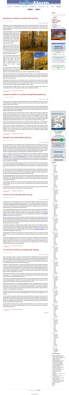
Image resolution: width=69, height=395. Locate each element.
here (55, 54)
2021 (53, 232)
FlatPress (38, 390)
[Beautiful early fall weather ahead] (47, 142)
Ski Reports (17, 6)
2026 (53, 164)
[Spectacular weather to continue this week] (47, 23)
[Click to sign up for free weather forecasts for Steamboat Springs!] (58, 34)
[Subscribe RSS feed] (54, 20)
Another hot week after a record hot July (57, 376)
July (55, 166)
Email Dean (58, 134)
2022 (53, 217)
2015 (53, 318)
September (56, 178)
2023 (53, 203)
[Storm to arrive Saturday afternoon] (47, 199)
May (55, 168)
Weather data (32, 6)
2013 (53, 347)
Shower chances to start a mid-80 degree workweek (57, 356)
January (55, 172)
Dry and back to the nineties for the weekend (58, 378)
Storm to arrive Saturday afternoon (16, 195)
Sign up (30, 9)
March (55, 170)
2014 (53, 333)
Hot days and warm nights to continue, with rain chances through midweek (58, 381)
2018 (53, 275)
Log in (53, 385)
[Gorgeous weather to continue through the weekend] (47, 99)
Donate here (58, 47)
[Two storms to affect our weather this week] (47, 254)
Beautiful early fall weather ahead (16, 137)
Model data (41, 6)
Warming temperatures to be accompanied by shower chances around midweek (58, 361)
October (55, 177)
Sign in (37, 9)
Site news (54, 24)
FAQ (47, 6)
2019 (53, 261)
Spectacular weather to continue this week (19, 18)
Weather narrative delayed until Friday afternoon (58, 368)
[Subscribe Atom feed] (58, 20)
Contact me (55, 66)
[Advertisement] (26, 14)
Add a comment (6, 91)
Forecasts (9, 6)
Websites (59, 6)
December (56, 175)
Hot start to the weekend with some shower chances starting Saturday (58, 358)
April (55, 169)
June (55, 167)
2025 (53, 174)
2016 (53, 304)
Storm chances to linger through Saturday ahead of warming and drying (58, 365)
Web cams (24, 6)
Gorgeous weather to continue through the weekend (23, 94)
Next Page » (46, 312)
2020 (53, 246)
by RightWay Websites (34, 394)
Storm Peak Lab (22, 156)
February (55, 171)
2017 (53, 289)
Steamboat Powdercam (39, 229)
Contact (52, 6)
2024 (53, 188)
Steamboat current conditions (58, 27)
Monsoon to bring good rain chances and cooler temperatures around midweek (58, 371)
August (55, 165)
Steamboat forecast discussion (17, 90)
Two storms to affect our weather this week (20, 250)
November (56, 176)
